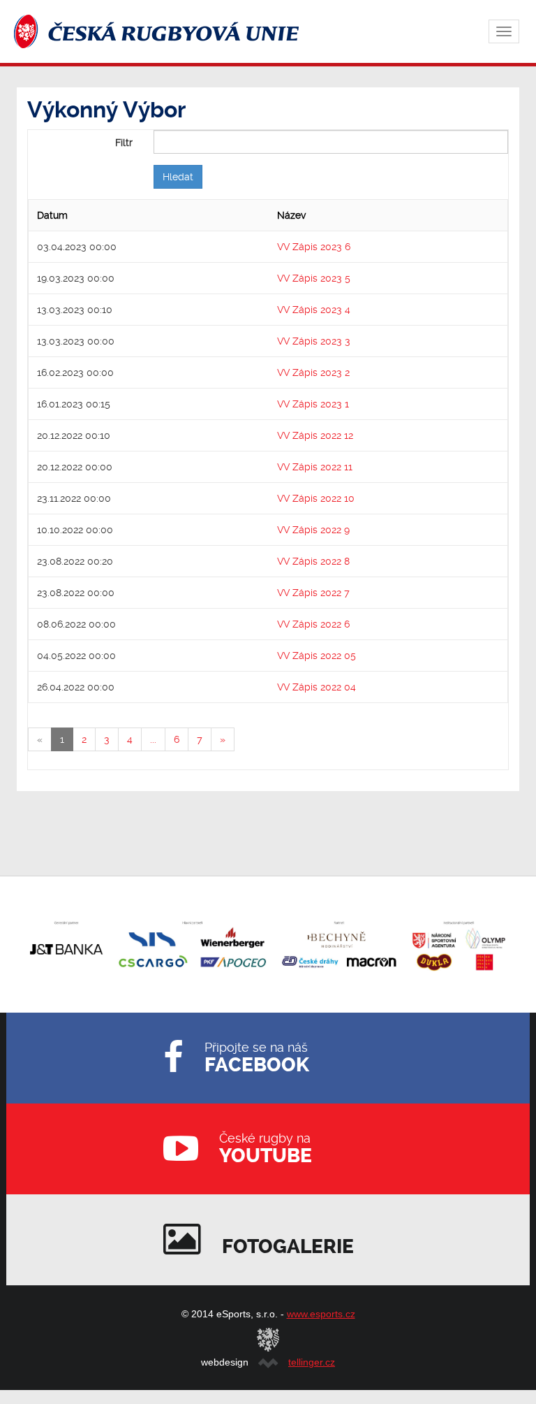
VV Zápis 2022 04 (316, 687)
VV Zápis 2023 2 (313, 372)
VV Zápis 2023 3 (313, 341)
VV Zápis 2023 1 (313, 404)
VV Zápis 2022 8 (313, 561)
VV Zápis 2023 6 (313, 246)
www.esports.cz (321, 1313)
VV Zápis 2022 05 (316, 655)
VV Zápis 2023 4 (313, 309)
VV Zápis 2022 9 (313, 529)
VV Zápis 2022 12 (315, 435)
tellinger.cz (311, 1362)
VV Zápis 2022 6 (313, 624)
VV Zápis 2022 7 (313, 592)
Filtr (124, 142)
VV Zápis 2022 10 (316, 498)
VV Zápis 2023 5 (313, 278)
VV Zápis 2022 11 (314, 466)
